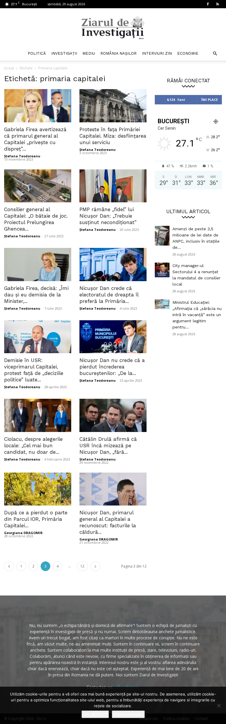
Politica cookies (128, 714)
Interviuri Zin (157, 53)
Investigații (64, 53)
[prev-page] (9, 566)
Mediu (88, 53)
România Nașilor (118, 53)
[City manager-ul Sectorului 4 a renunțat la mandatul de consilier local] (162, 270)
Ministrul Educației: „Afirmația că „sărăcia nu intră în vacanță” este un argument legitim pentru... (197, 314)
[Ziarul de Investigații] (113, 27)
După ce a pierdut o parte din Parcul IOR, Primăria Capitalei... (35, 519)
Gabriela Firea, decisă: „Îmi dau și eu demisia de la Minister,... (36, 294)
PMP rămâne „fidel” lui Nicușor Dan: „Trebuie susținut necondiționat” (108, 215)
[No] (219, 705)
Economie (187, 53)
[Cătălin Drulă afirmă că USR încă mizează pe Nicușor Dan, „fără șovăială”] (113, 415)
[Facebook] (207, 4)
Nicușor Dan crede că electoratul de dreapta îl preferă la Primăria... (108, 294)
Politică (37, 53)
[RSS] (217, 4)
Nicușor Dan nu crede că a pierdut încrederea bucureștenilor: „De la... (112, 366)
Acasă (9, 68)
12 (82, 566)
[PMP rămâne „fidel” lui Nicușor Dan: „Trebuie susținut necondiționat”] (113, 186)
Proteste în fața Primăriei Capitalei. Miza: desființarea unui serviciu (112, 135)
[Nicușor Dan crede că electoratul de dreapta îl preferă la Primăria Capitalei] (113, 264)
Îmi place (209, 99)
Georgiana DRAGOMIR (23, 533)
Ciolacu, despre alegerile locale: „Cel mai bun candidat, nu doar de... (33, 445)
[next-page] (95, 566)
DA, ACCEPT (95, 714)
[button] (215, 53)
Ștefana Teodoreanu (22, 156)
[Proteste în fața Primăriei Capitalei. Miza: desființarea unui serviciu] (113, 105)
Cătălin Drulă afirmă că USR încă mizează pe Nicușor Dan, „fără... (108, 445)
